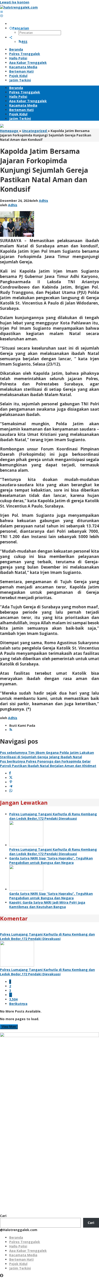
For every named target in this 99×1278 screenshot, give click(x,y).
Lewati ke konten (14, 2)
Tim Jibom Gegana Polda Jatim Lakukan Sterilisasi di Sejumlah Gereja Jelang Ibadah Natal (47, 754)
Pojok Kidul (18, 1264)
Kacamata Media (23, 1255)
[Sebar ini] (10, 773)
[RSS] (10, 730)
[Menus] (1, 11)
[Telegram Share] (10, 786)
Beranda (16, 1237)
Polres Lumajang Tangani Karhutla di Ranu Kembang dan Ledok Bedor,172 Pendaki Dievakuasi (53, 816)
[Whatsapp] (10, 791)
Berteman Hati (21, 1259)
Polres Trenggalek (24, 1242)
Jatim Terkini (20, 1268)
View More (9, 1027)
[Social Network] (10, 37)
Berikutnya (18, 1003)
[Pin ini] (10, 782)
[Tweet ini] (10, 778)
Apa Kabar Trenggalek (28, 1250)
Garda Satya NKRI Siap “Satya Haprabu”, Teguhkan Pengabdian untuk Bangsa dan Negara (51, 860)
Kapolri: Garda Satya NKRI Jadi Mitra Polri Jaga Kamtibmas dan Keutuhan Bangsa (47, 904)
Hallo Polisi (18, 1246)
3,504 (13, 999)
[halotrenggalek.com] (19, 7)
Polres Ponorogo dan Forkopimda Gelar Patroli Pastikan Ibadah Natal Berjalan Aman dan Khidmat (48, 763)
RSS (24, 42)
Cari (3, 1215)
